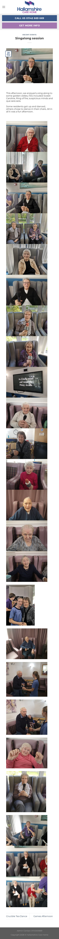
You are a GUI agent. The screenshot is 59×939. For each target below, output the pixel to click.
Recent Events (29, 35)
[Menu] (3, 7)
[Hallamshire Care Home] (29, 7)
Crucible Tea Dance (16, 916)
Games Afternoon (43, 916)
